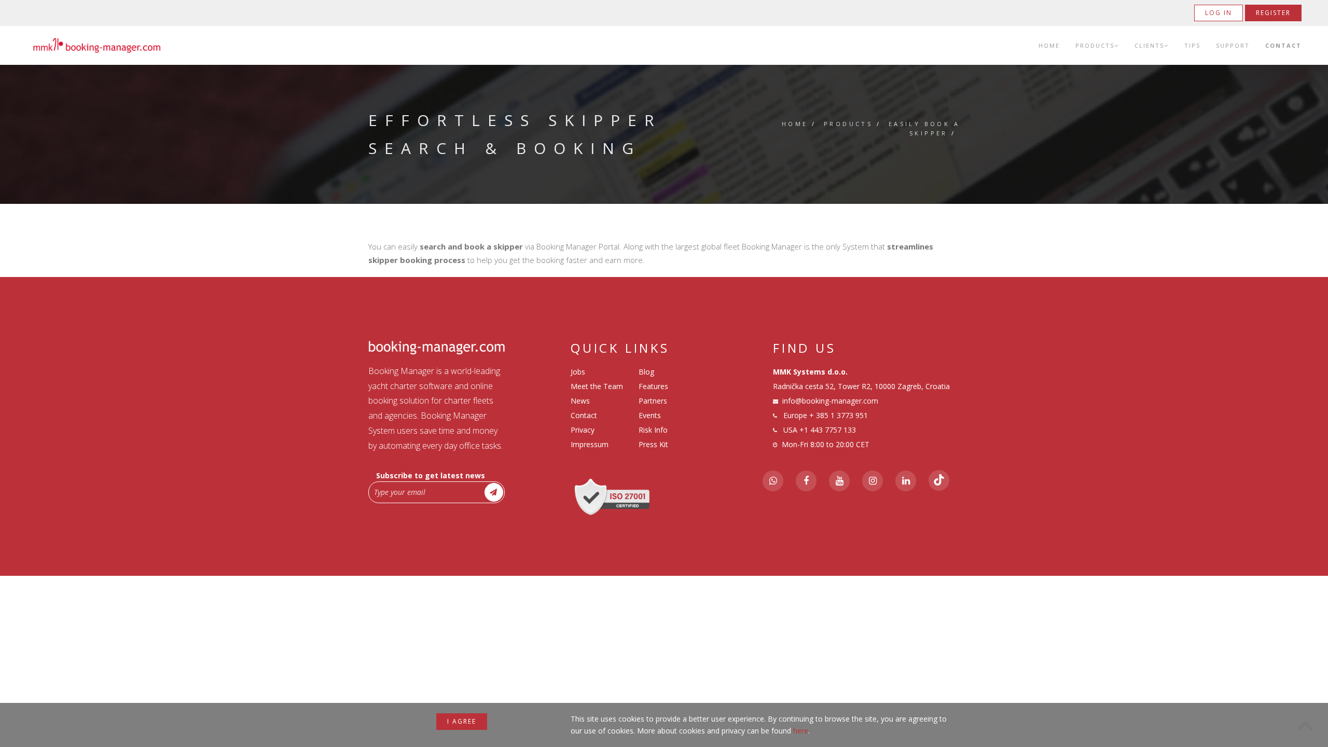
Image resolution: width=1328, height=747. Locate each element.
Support (1233, 45)
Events (650, 415)
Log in (1218, 12)
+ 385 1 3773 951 (838, 415)
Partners (653, 401)
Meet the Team (597, 386)
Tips (1192, 45)
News (580, 401)
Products (1094, 45)
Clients (1149, 45)
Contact (1283, 45)
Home (1049, 45)
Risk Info (653, 430)
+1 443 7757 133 (827, 430)
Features (653, 386)
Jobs (578, 372)
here (800, 731)
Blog (646, 372)
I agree (461, 721)
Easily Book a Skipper (924, 128)
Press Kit (653, 444)
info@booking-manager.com (830, 401)
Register (1273, 12)
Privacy (582, 430)
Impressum (589, 444)
